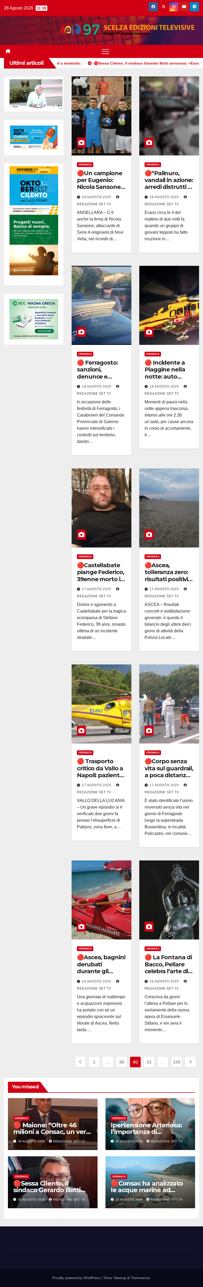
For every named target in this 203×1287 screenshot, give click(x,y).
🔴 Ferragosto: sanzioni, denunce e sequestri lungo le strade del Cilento (99, 380)
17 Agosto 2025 (97, 589)
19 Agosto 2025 (97, 197)
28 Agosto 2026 (32, 1141)
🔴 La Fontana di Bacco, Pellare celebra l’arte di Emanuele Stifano (168, 971)
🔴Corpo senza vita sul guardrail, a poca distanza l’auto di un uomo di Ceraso (169, 775)
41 (148, 1062)
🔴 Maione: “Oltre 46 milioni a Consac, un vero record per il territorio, (51, 1131)
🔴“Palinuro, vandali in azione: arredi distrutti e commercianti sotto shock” (169, 187)
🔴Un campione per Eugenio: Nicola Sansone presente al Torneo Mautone (101, 187)
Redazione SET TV (69, 1141)
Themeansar (140, 1278)
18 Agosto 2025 (97, 386)
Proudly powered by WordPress (77, 1278)
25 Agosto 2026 (130, 1141)
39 (121, 1062)
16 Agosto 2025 (97, 981)
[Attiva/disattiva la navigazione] (105, 51)
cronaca (85, 164)
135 (177, 1062)
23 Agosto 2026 (130, 1199)
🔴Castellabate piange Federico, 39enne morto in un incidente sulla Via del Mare (100, 583)
